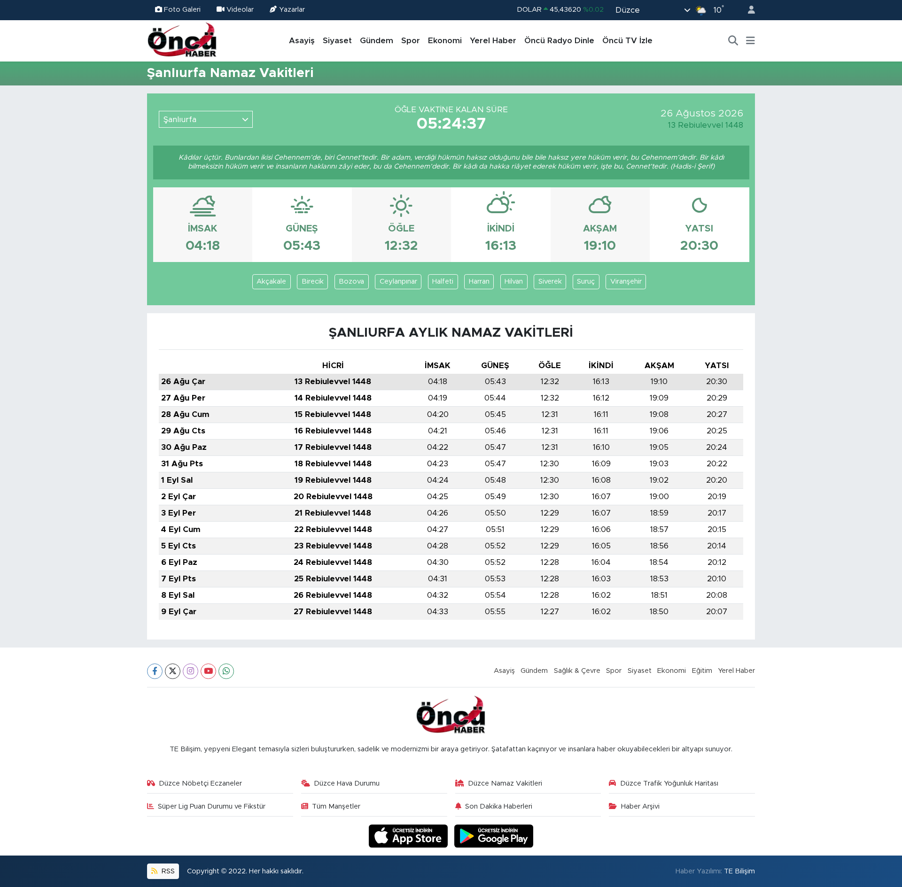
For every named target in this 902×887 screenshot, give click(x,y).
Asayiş (302, 41)
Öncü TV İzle (627, 41)
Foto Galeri (182, 9)
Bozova (351, 281)
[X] (172, 671)
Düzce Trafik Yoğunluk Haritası (669, 783)
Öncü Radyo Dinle (559, 41)
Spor (410, 41)
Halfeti (442, 281)
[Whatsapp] (226, 671)
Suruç (586, 281)
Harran (479, 281)
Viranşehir (626, 281)
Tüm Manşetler (336, 806)
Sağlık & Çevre (577, 670)
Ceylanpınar (398, 281)
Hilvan (514, 281)
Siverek (550, 281)
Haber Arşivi (640, 806)
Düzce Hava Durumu (347, 783)
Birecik (313, 281)
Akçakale (271, 281)
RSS (167, 871)
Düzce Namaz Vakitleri (505, 783)
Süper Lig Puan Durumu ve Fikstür (211, 806)
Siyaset (337, 41)
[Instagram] (190, 671)
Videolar (240, 9)
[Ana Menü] (750, 41)
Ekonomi (445, 41)
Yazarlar (292, 9)
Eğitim (702, 670)
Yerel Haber (493, 41)
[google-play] (494, 836)
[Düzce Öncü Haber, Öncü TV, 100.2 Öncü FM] (182, 40)
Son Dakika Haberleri (498, 806)
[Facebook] (155, 671)
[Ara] (733, 41)
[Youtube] (208, 671)
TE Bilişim (739, 871)
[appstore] (409, 836)
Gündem (376, 41)
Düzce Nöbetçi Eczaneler (200, 783)
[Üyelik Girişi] (747, 10)
